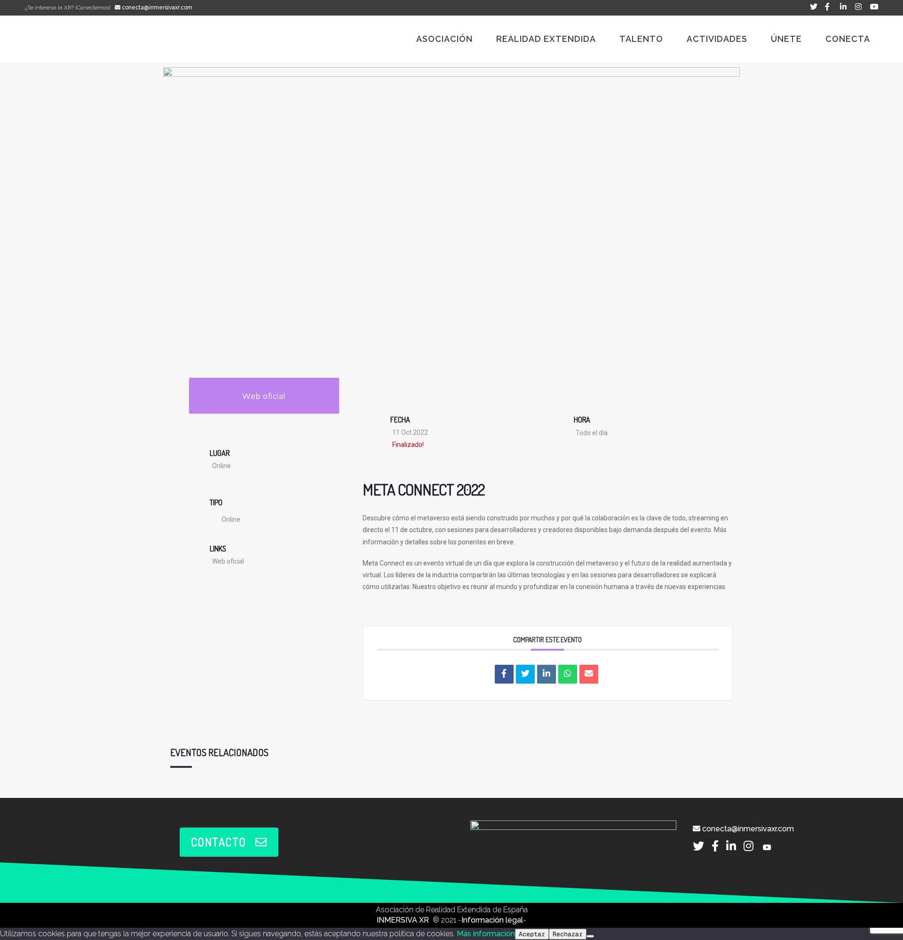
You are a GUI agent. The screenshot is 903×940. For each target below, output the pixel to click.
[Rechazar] (590, 936)
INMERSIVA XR (404, 920)
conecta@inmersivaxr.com (156, 7)
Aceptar (532, 934)
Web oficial (264, 396)
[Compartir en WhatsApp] (567, 674)
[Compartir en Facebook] (504, 674)
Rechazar (568, 934)
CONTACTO (218, 842)
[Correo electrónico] (588, 674)
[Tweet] (525, 674)
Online (231, 519)
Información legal (492, 920)
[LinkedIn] (546, 674)
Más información (486, 933)
